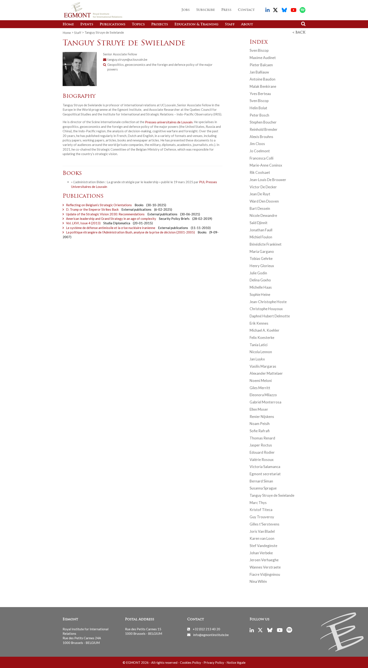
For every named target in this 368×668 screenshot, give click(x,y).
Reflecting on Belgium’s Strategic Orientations (99, 205)
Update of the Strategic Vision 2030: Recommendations (105, 214)
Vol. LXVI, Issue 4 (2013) (83, 223)
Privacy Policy (214, 662)
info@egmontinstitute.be (211, 634)
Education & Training (196, 24)
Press (226, 10)
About (247, 24)
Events (86, 24)
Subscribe (205, 10)
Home (68, 24)
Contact (246, 10)
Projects (159, 24)
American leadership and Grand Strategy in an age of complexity (111, 218)
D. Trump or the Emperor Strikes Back (92, 209)
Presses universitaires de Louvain (169, 122)
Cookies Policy (190, 662)
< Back (299, 32)
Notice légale (236, 662)
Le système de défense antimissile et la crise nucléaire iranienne (110, 228)
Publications (112, 24)
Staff (230, 24)
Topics (138, 24)
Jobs (185, 10)
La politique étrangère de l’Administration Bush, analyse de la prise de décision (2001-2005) (130, 232)
